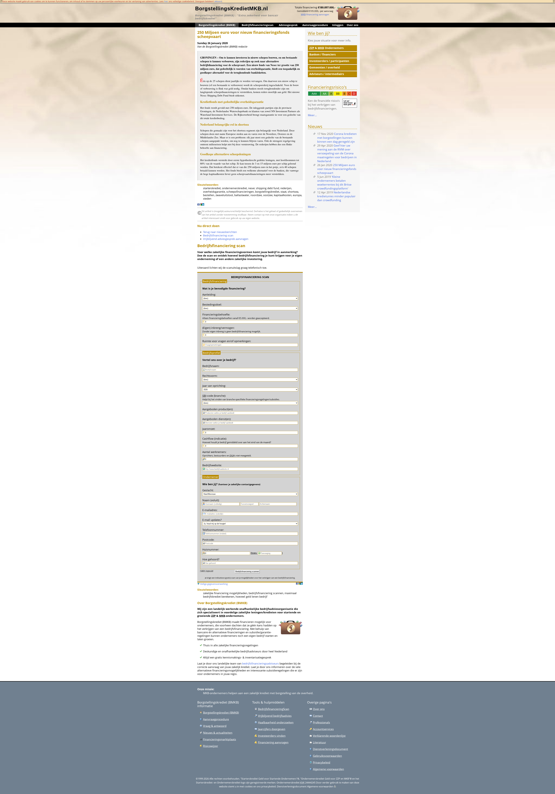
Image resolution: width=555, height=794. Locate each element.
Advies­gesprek (288, 25)
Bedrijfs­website (211, 465)
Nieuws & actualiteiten (217, 733)
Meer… (312, 115)
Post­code (208, 539)
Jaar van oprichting (213, 385)
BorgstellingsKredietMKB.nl (231, 8)
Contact (318, 716)
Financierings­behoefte (215, 314)
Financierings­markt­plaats (219, 739)
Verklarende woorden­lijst (329, 736)
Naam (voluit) (210, 500)
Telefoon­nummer (212, 530)
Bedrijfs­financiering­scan (257, 25)
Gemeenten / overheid (324, 67)
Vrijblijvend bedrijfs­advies (275, 716)
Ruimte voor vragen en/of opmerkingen (226, 341)
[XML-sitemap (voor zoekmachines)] (335, 786)
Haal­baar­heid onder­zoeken (276, 722)
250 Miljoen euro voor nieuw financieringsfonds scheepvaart (336, 169)
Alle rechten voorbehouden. (224, 778)
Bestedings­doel (211, 304)
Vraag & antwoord (214, 726)
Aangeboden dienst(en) (216, 419)
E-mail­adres (209, 510)
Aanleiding (208, 294)
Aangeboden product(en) (217, 409)
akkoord (218, 1)
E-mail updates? (212, 520)
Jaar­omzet (208, 429)
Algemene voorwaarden (328, 769)
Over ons (352, 25)
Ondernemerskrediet (288, 782)
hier (166, 1)
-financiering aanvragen (315, 14)
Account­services (323, 729)
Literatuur (319, 742)
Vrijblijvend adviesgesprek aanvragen (225, 239)
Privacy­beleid (321, 762)
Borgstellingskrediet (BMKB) (217, 25)
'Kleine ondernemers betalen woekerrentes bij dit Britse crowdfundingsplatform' (334, 182)
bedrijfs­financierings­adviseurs (260, 663)
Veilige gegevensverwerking (214, 583)
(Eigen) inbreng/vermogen (218, 328)
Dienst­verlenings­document (330, 749)
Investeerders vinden (272, 736)
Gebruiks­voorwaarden (327, 756)
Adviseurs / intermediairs (326, 74)
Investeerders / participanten (329, 61)
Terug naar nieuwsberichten (220, 232)
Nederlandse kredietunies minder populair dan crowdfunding (336, 196)
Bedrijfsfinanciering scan (218, 235)
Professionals (321, 722)
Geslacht (207, 490)
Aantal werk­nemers (214, 452)
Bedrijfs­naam (210, 366)
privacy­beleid (268, 786)
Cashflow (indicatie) (214, 438)
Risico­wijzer (210, 746)
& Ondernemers (326, 48)
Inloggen (337, 25)
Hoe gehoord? (210, 559)
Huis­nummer (210, 549)
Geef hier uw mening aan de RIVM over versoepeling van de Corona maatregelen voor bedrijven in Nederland (337, 153)
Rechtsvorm (209, 375)
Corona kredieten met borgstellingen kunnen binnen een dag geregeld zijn (337, 138)
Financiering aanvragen (273, 742)
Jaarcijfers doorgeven (271, 729)
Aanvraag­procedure (315, 25)
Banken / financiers (322, 54)
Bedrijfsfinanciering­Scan (273, 709)
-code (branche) (213, 395)
